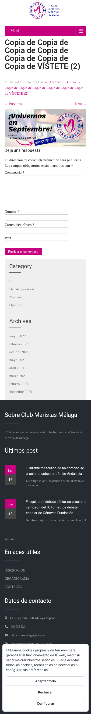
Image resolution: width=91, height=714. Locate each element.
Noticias (15, 297)
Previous (13, 104)
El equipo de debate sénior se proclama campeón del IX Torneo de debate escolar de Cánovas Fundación (56, 507)
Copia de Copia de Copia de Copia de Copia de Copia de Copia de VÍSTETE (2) (44, 87)
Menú (14, 31)
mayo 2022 (17, 336)
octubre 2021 (19, 352)
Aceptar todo (45, 681)
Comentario (14, 172)
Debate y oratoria (22, 289)
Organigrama (17, 578)
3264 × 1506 (53, 82)
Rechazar (45, 692)
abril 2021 (16, 368)
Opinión (15, 305)
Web (8, 238)
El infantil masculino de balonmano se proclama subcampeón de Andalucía (55, 471)
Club (12, 281)
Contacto (13, 587)
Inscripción (15, 570)
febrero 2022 (18, 344)
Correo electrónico (20, 225)
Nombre (12, 211)
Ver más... (11, 539)
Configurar (45, 703)
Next (80, 104)
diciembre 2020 (20, 392)
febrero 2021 (18, 384)
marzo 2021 (18, 376)
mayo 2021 (17, 360)
